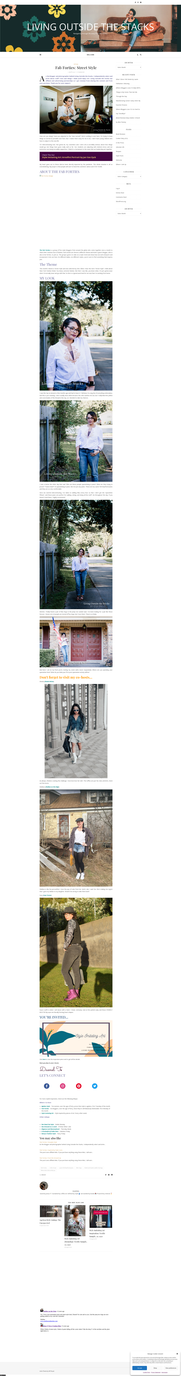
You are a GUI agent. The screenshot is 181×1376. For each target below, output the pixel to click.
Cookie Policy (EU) (122, 138)
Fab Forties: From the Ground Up (50, 1158)
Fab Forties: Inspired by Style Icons (51, 1150)
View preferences (170, 1368)
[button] (177, 1354)
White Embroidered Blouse (48, 1170)
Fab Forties (44, 1168)
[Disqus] (76, 1280)
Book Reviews (120, 134)
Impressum (164, 1372)
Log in (118, 188)
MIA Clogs (79, 1168)
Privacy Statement (156, 1372)
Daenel (43, 1175)
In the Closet (53, 1168)
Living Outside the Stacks (90, 26)
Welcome (90, 55)
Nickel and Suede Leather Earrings (93, 1168)
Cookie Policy (146, 1372)
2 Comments (80, 72)
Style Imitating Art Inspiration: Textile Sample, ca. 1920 (97, 1233)
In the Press (120, 143)
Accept (140, 1368)
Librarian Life (120, 147)
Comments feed (121, 197)
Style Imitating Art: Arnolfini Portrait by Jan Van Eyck (69, 157)
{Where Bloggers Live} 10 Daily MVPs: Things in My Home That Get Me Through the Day (128, 92)
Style (76, 64)
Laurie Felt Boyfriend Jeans (66, 1168)
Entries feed (120, 193)
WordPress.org (121, 201)
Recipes (118, 151)
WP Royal (51, 1371)
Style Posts (119, 156)
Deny (155, 1368)
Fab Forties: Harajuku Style (48, 1142)
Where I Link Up (121, 164)
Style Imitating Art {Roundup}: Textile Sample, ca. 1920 (75, 1242)
